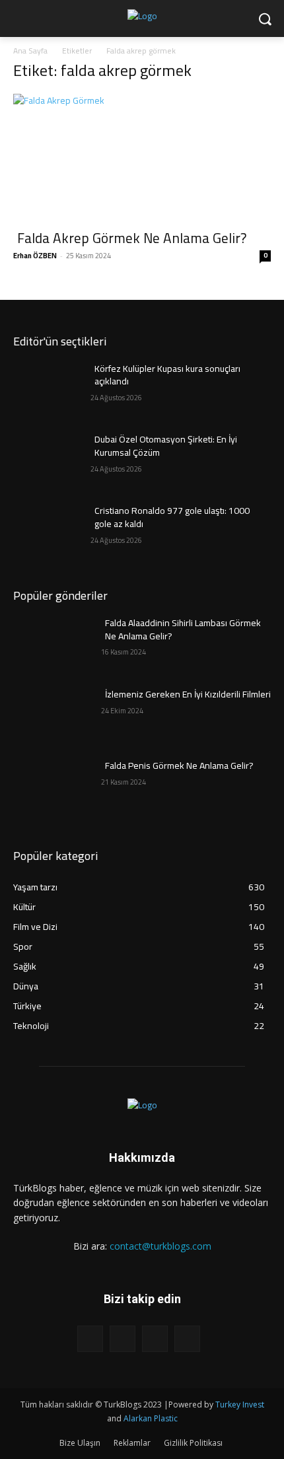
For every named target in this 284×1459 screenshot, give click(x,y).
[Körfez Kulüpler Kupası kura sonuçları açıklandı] (51, 390)
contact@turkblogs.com (160, 1246)
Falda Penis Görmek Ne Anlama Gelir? (179, 765)
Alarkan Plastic (151, 1418)
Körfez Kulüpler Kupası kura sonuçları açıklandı (167, 375)
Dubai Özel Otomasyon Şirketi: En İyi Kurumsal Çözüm (165, 446)
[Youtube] (187, 1338)
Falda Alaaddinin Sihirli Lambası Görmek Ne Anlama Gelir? (183, 629)
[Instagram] (122, 1338)
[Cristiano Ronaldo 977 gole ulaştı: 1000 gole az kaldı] (51, 532)
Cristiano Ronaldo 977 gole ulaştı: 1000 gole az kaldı (172, 517)
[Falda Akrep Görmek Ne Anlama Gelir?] (142, 157)
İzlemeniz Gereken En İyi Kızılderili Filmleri (188, 694)
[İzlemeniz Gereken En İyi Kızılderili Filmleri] (51, 715)
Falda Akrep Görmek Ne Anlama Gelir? (131, 238)
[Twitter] (155, 1338)
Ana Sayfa (30, 50)
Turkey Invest (239, 1404)
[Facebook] (90, 1338)
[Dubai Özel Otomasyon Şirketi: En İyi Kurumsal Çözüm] (51, 460)
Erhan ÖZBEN (35, 255)
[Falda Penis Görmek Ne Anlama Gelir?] (51, 787)
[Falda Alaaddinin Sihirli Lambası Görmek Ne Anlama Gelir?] (51, 644)
